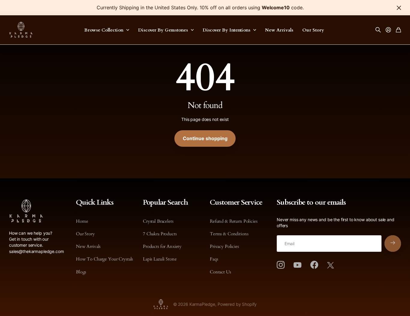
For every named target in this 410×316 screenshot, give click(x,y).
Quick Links (94, 202)
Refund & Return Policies (234, 221)
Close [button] (399, 7)
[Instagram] (281, 265)
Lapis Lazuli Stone (159, 259)
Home (82, 221)
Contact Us (220, 272)
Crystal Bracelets (158, 221)
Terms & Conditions (229, 234)
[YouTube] (297, 265)
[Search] (378, 30)
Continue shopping (205, 138)
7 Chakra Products (160, 234)
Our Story (313, 30)
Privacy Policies (224, 246)
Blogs (81, 272)
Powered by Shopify (237, 304)
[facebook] (314, 265)
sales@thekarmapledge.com (36, 251)
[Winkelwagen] (398, 30)
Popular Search (165, 202)
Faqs (214, 259)
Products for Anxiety (162, 246)
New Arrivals (279, 30)
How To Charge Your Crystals (104, 259)
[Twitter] (330, 265)
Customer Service (236, 202)
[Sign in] (388, 30)
